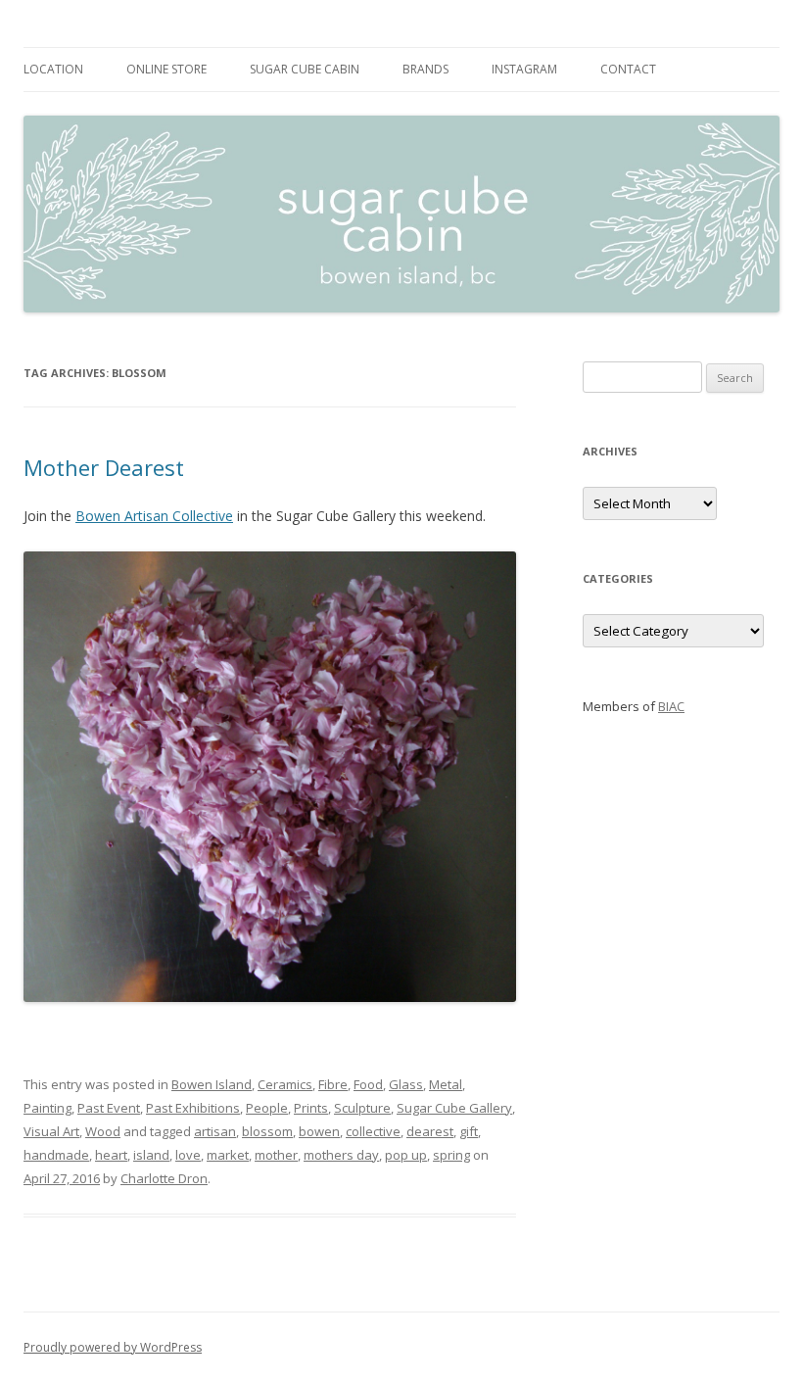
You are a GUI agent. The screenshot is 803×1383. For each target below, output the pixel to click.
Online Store (166, 69)
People (267, 1108)
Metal (445, 1084)
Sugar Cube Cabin (304, 69)
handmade (56, 1155)
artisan (215, 1131)
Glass (406, 1084)
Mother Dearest (104, 467)
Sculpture (362, 1108)
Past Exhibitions (193, 1108)
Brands (425, 69)
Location (53, 69)
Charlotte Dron (164, 1178)
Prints (311, 1108)
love (188, 1155)
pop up (406, 1155)
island (151, 1155)
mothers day (341, 1155)
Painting (47, 1108)
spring (451, 1155)
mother (276, 1155)
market (228, 1155)
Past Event (108, 1108)
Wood (102, 1131)
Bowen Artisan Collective (154, 515)
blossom (267, 1131)
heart (111, 1155)
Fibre (333, 1084)
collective (373, 1131)
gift (468, 1131)
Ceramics (285, 1084)
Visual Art (51, 1131)
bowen (319, 1131)
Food (368, 1084)
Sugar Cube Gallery (454, 1108)
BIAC (671, 706)
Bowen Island (211, 1084)
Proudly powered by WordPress (113, 1347)
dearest (429, 1131)
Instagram (524, 69)
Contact (628, 69)
